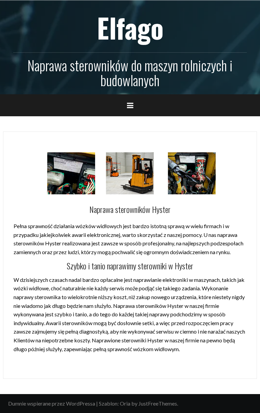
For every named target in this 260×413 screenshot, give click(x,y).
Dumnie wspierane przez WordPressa (51, 403)
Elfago (130, 27)
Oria (125, 403)
